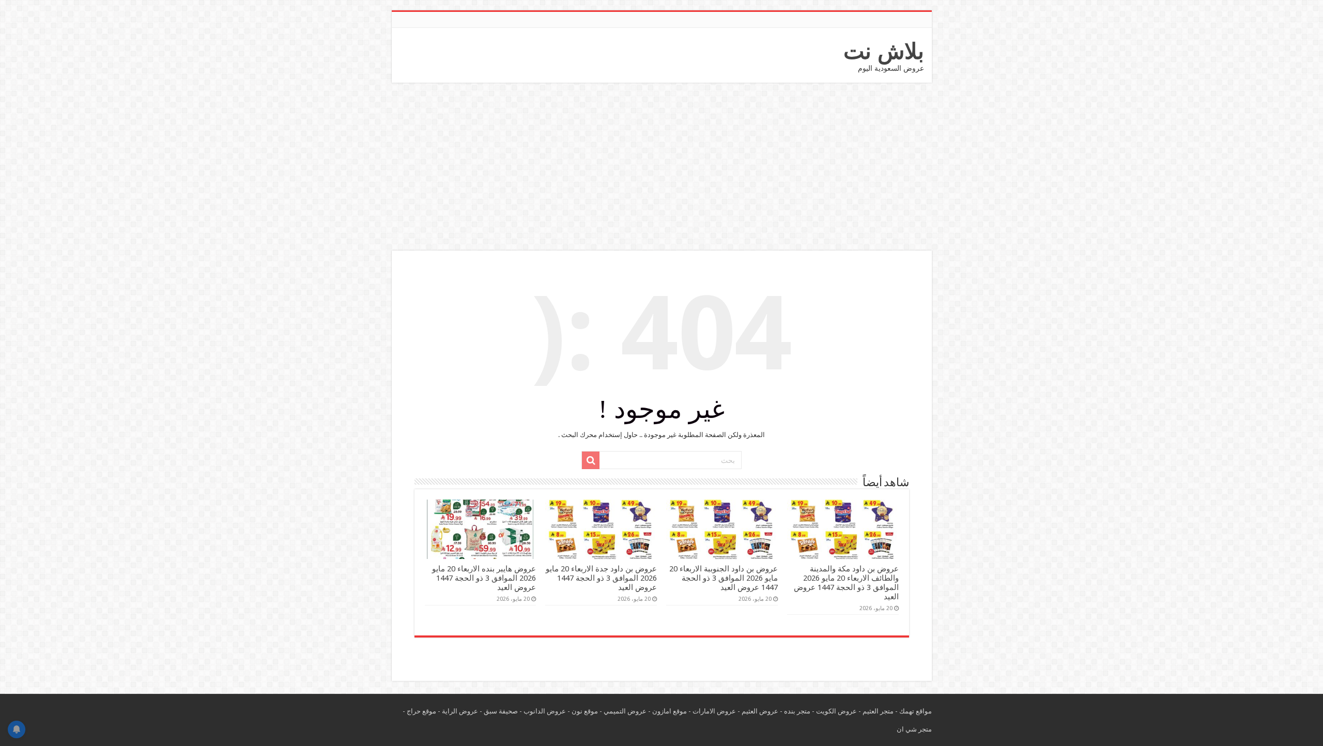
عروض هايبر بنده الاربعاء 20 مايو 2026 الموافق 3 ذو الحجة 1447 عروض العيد (484, 578)
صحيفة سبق (501, 711)
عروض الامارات (714, 711)
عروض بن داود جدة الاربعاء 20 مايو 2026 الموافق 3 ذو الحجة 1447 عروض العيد (601, 578)
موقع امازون (669, 711)
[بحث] (590, 460)
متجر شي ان (914, 729)
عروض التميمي (625, 711)
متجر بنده (797, 711)
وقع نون (583, 711)
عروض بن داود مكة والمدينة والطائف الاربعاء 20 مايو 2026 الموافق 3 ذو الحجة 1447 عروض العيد (846, 582)
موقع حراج (421, 711)
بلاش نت (883, 51)
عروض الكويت (836, 711)
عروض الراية (460, 711)
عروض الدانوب (545, 711)
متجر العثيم (878, 711)
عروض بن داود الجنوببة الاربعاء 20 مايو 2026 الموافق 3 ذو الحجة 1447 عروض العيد (723, 578)
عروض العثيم (760, 711)
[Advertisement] (661, 168)
